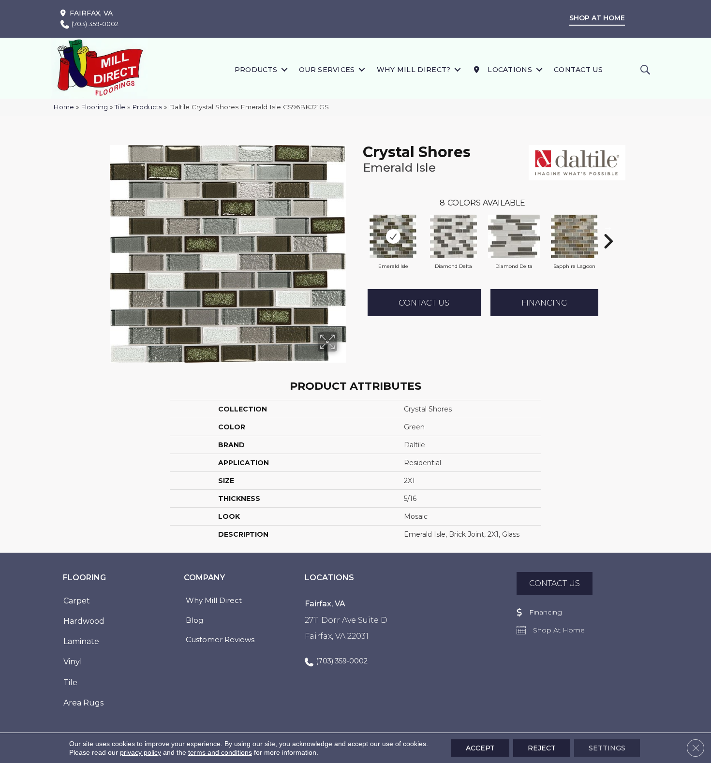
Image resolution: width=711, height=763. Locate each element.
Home (63, 107)
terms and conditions (220, 752)
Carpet (76, 600)
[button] (284, 69)
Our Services (327, 69)
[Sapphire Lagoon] (574, 236)
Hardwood (83, 621)
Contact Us (578, 69)
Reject (542, 748)
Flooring (94, 107)
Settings (607, 748)
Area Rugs (83, 702)
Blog (194, 620)
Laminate (81, 641)
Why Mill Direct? (414, 69)
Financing (544, 303)
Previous (358, 227)
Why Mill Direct (214, 600)
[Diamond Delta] (454, 236)
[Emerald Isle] (393, 236)
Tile (120, 107)
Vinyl (72, 661)
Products (256, 69)
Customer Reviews (220, 639)
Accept (480, 748)
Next (608, 227)
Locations (509, 69)
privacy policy (140, 752)
